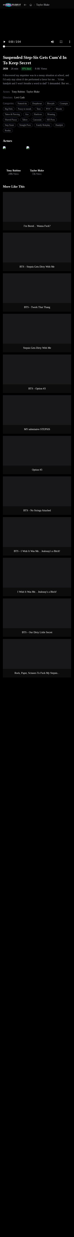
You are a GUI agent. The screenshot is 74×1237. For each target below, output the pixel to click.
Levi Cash (19, 97)
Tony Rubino (18, 91)
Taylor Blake (42, 4)
